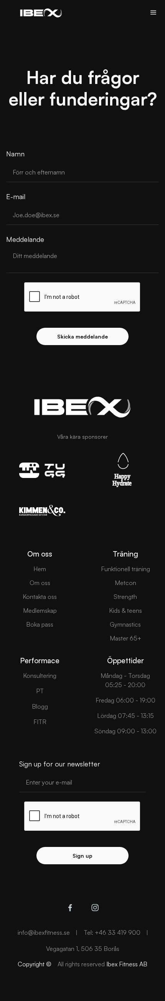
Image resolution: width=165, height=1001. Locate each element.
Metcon (125, 583)
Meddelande (25, 239)
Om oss (40, 583)
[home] (39, 12)
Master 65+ (125, 638)
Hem (39, 569)
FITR (39, 722)
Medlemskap (40, 610)
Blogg (40, 706)
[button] (153, 12)
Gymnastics (125, 624)
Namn (15, 153)
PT (40, 691)
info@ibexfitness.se (44, 932)
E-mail (15, 196)
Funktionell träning (125, 569)
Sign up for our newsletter (59, 764)
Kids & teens (125, 610)
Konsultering (39, 675)
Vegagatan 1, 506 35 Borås (82, 948)
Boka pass (39, 624)
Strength (125, 596)
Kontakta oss (40, 596)
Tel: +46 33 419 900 (112, 932)
